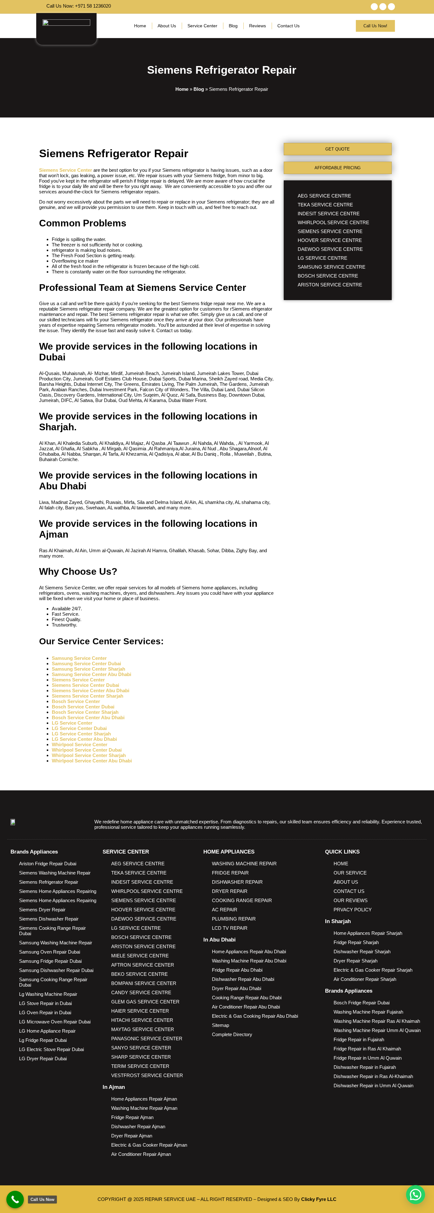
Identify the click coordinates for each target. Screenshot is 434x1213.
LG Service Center (73, 723)
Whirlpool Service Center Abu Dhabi (92, 760)
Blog (233, 25)
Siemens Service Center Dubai (85, 685)
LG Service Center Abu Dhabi (84, 739)
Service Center (202, 25)
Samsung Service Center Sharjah (88, 669)
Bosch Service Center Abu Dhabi (88, 717)
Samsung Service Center (79, 658)
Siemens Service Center (65, 170)
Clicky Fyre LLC (318, 1199)
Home (140, 25)
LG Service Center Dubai (79, 728)
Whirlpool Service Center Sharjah (89, 755)
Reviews (257, 25)
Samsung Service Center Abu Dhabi (91, 674)
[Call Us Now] (15, 1199)
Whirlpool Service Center (79, 744)
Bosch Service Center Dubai (83, 706)
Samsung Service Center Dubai (86, 663)
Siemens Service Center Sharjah (87, 696)
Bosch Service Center (76, 701)
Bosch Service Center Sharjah (85, 712)
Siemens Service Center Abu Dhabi (90, 690)
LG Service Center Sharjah (81, 733)
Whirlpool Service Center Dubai (87, 750)
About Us (167, 25)
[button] (415, 1194)
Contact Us (288, 25)
